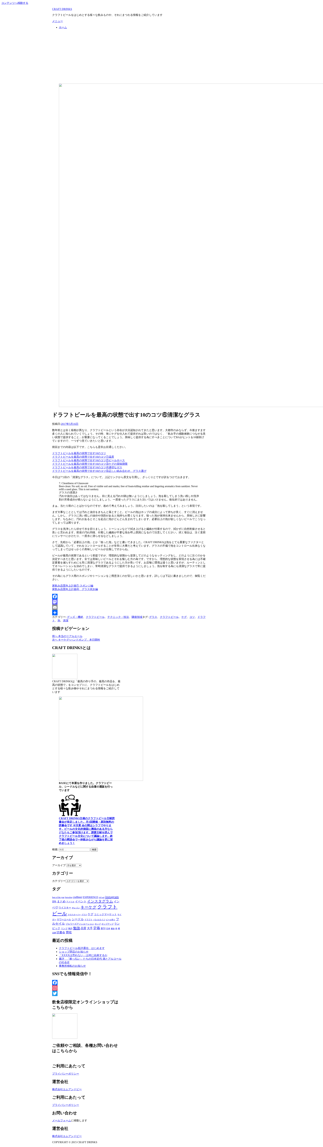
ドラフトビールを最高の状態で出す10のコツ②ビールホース (88, 460)
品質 (83, 928)
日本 (108, 928)
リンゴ (64, 928)
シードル (78, 919)
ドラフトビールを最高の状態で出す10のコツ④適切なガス (87, 467)
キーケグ (89, 907)
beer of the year (58, 897)
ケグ (184, 617)
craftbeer (77, 897)
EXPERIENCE (90, 897)
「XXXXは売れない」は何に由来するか (83, 955)
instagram (112, 897)
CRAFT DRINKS (62, 9)
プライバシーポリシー (65, 1073)
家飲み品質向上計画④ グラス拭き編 (75, 589)
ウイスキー (65, 907)
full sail (101, 897)
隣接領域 (137, 617)
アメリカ (70, 902)
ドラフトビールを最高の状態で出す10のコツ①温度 (83, 456)
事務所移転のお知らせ (72, 965)
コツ (192, 617)
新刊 (103, 928)
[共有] (129, 612)
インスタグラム (100, 901)
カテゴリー (59, 880)
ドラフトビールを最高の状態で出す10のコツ (79, 453)
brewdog (68, 897)
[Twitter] (87, 993)
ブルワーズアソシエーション (80, 924)
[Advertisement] (161, 55)
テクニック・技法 (118, 617)
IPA (54, 901)
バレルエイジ (99, 919)
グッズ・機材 (75, 617)
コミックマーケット (105, 914)
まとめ (61, 901)
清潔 (65, 620)
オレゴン (76, 908)
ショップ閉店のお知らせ (73, 951)
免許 (70, 928)
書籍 (113, 929)
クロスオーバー (74, 915)
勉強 (76, 928)
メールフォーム (61, 1120)
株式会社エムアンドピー (67, 1089)
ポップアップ (107, 924)
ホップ (98, 924)
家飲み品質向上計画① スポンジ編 (72, 585)
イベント (80, 901)
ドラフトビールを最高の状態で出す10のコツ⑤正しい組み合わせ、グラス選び (99, 470)
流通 (54, 933)
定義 (96, 928)
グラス (153, 617)
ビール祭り (110, 920)
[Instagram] (87, 988)
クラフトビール (95, 617)
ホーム (63, 27)
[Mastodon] (129, 602)
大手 (90, 928)
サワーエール (64, 919)
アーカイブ (59, 865)
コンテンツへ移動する (14, 3)
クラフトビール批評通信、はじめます (82, 948)
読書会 (61, 932)
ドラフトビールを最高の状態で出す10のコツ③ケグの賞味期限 (90, 463)
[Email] (129, 607)
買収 (69, 932)
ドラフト (88, 919)
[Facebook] (129, 596)
